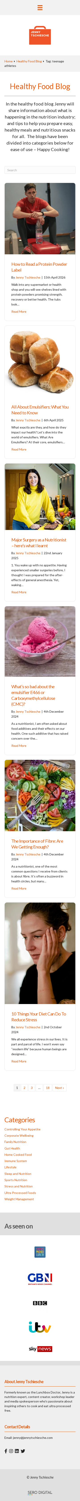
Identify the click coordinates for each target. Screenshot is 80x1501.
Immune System (15, 1161)
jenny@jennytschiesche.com (33, 1437)
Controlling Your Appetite (22, 1129)
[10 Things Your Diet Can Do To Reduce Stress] (40, 953)
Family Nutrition (15, 1142)
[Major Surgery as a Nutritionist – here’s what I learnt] (40, 496)
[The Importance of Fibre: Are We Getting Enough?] (40, 795)
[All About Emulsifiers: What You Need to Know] (40, 361)
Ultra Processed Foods (20, 1193)
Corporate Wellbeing (19, 1135)
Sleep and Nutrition (17, 1174)
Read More (18, 311)
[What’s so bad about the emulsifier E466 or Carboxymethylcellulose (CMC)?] (40, 641)
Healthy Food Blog (29, 61)
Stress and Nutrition (18, 1186)
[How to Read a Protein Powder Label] (40, 218)
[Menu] (40, 7)
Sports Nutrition (15, 1180)
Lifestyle (10, 1167)
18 (48, 1088)
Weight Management (19, 1199)
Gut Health (12, 1148)
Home (8, 61)
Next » (59, 1088)
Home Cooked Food (18, 1154)
